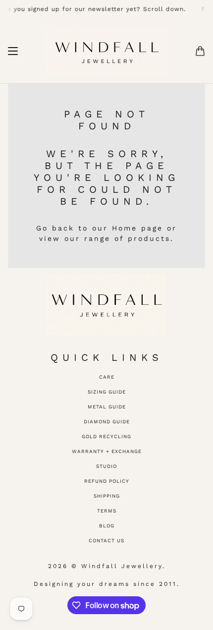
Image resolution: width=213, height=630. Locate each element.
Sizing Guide (107, 392)
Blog (106, 525)
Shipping (107, 496)
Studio (106, 466)
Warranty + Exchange (107, 451)
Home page (137, 228)
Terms (106, 511)
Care (106, 377)
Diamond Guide (107, 421)
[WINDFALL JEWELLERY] (107, 51)
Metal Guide (107, 406)
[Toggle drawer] (13, 51)
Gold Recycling (106, 436)
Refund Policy (106, 481)
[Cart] (200, 51)
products (149, 238)
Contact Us (106, 540)
